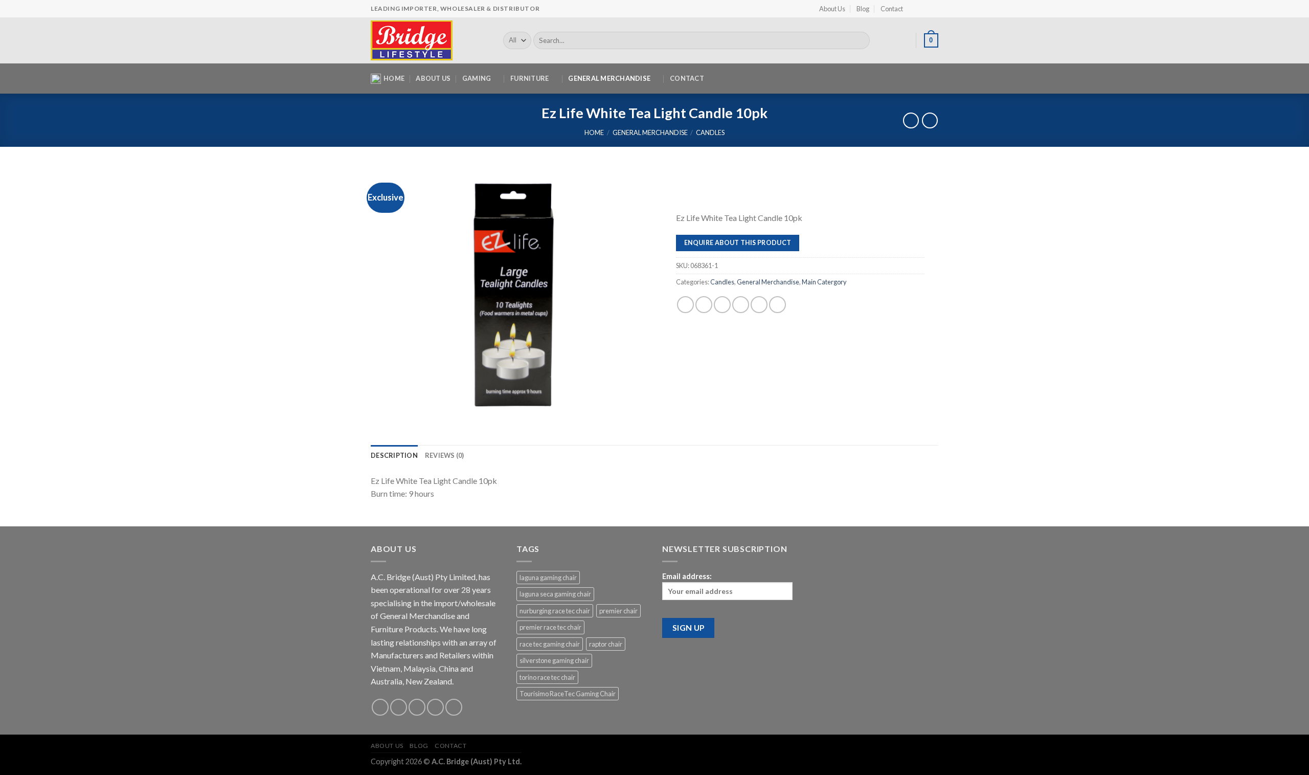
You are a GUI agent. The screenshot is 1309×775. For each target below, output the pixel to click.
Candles (710, 132)
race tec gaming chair (550, 644)
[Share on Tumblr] (777, 304)
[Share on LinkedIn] (759, 304)
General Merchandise (609, 78)
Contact (892, 9)
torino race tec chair (547, 677)
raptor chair (605, 644)
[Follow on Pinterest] (453, 707)
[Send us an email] (435, 707)
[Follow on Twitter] (417, 707)
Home (393, 78)
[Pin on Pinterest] (740, 304)
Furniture (529, 78)
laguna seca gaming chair (555, 594)
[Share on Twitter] (703, 304)
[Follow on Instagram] (923, 8)
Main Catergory (824, 282)
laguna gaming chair (548, 577)
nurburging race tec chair (555, 611)
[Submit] (860, 40)
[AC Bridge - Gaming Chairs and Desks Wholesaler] (429, 40)
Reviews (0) (444, 455)
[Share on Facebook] (685, 304)
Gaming (476, 78)
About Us (832, 9)
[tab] (394, 455)
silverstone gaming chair (554, 660)
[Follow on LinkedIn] (933, 8)
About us (433, 78)
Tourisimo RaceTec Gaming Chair (568, 694)
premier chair (618, 611)
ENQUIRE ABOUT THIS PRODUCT (738, 243)
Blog (862, 9)
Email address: (687, 576)
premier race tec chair (550, 627)
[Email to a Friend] (722, 304)
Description (394, 455)
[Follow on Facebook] (914, 8)
